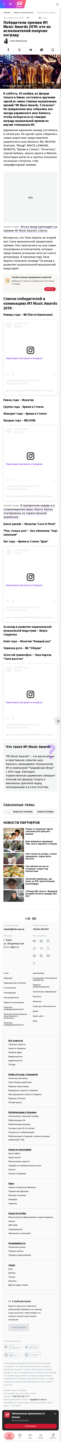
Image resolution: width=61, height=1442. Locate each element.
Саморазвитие (15, 1229)
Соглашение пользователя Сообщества (45, 979)
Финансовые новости (18, 1161)
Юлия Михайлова (18, 41)
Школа (11, 1221)
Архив (35, 1011)
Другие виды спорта (18, 1285)
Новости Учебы (17, 1213)
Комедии (12, 1199)
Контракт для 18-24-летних (21, 1128)
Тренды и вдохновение (19, 1255)
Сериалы (12, 1203)
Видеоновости (15, 1056)
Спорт (11, 1265)
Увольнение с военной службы (23, 1116)
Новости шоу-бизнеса (24, 13)
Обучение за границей (19, 1233)
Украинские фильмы (18, 1191)
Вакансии (37, 1002)
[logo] (19, 4)
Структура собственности (44, 1006)
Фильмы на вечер (17, 1195)
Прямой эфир (15, 1052)
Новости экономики (19, 1149)
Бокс (10, 1269)
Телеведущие (10, 993)
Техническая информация (44, 992)
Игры (35, 1021)
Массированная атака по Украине (24, 1094)
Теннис (11, 1277)
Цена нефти (14, 1153)
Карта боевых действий (20, 1082)
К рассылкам (19, 1327)
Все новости (15, 1040)
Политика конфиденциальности (14, 1008)
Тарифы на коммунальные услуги (24, 1165)
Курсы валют (14, 1157)
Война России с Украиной (23, 1074)
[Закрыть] (55, 1414)
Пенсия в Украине (17, 1173)
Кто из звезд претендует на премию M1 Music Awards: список (30, 228)
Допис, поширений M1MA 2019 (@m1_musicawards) (31, 390)
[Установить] (30, 1420)
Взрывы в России (16, 1098)
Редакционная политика (15, 983)
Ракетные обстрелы (18, 1078)
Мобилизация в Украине (22, 1112)
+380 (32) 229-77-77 (20, 1396)
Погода (11, 1064)
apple (32, 1346)
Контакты (37, 997)
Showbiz (7, 13)
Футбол (12, 1273)
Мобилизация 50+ (17, 1120)
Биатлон (12, 1281)
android (12, 1346)
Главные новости (16, 1044)
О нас (6, 973)
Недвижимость (17, 1243)
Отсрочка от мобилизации (21, 1132)
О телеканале (10, 988)
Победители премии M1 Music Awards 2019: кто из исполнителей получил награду (47, 13)
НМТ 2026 (12, 1225)
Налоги (12, 1169)
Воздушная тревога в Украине (23, 1090)
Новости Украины (17, 1048)
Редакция (8, 978)
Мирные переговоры (18, 1086)
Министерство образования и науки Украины (30, 1217)
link (34, 940)
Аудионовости (15, 1060)
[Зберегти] (52, 49)
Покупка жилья (15, 1251)
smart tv (12, 1354)
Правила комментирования (41, 986)
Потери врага (15, 1102)
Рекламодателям (11, 998)
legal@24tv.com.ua (38, 1399)
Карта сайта (38, 1016)
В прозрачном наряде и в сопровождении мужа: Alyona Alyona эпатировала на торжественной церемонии (29, 511)
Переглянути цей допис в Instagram (24, 358)
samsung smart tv (32, 1354)
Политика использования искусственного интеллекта (15, 1016)
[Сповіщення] (57, 4)
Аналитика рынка (17, 1247)
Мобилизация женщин (19, 1124)
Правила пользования (14, 1003)
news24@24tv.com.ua (14, 929)
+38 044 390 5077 (41, 929)
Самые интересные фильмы (22, 1187)
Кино (11, 1183)
